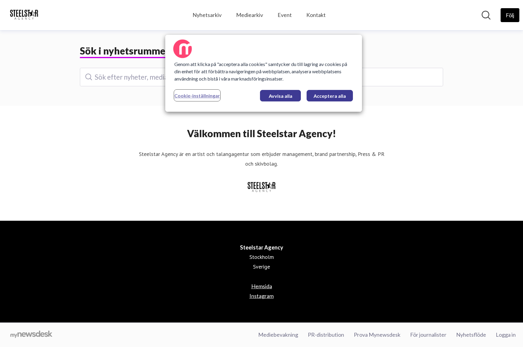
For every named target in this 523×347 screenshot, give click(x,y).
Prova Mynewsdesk (377, 334)
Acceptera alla (330, 96)
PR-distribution (326, 334)
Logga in (506, 334)
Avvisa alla (280, 96)
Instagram (261, 295)
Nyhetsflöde (471, 334)
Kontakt (316, 15)
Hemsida (261, 286)
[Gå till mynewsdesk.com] (31, 335)
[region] (263, 73)
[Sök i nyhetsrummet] (486, 15)
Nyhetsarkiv (207, 15)
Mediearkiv (249, 15)
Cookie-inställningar (197, 95)
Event (285, 15)
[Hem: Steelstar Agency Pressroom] (24, 15)
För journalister (428, 334)
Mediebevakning (278, 334)
